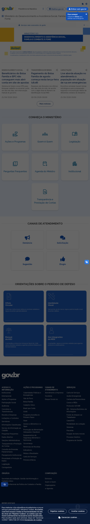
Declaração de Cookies (33, 520)
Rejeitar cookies (57, 511)
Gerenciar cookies (69, 517)
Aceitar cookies (78, 511)
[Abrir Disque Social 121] (4, 484)
